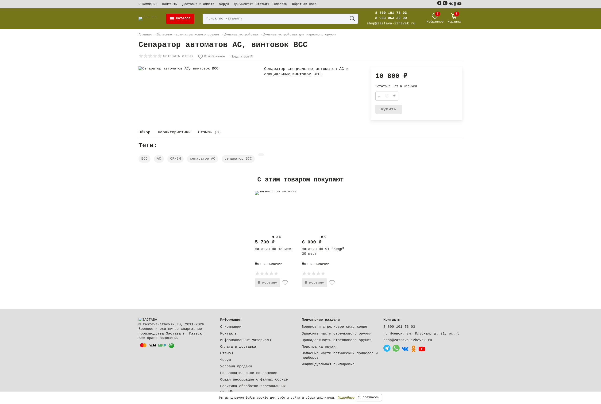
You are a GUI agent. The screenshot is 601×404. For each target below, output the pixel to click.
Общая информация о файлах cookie (254, 380)
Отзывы (226, 353)
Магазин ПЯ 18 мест (274, 249)
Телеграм (279, 4)
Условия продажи (236, 367)
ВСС (144, 159)
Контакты (169, 4)
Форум (224, 4)
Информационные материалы (245, 340)
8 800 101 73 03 (391, 13)
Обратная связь (305, 4)
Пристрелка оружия (320, 347)
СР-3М (175, 159)
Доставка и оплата (198, 4)
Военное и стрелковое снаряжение (334, 327)
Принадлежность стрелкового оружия (336, 340)
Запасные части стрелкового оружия (336, 334)
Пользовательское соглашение (248, 373)
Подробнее (346, 398)
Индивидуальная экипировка (328, 364)
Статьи (261, 4)
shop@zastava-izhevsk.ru (407, 340)
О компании (148, 4)
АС (159, 159)
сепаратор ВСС (238, 159)
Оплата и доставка (238, 347)
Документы (242, 4)
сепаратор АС (202, 159)
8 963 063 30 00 (391, 18)
